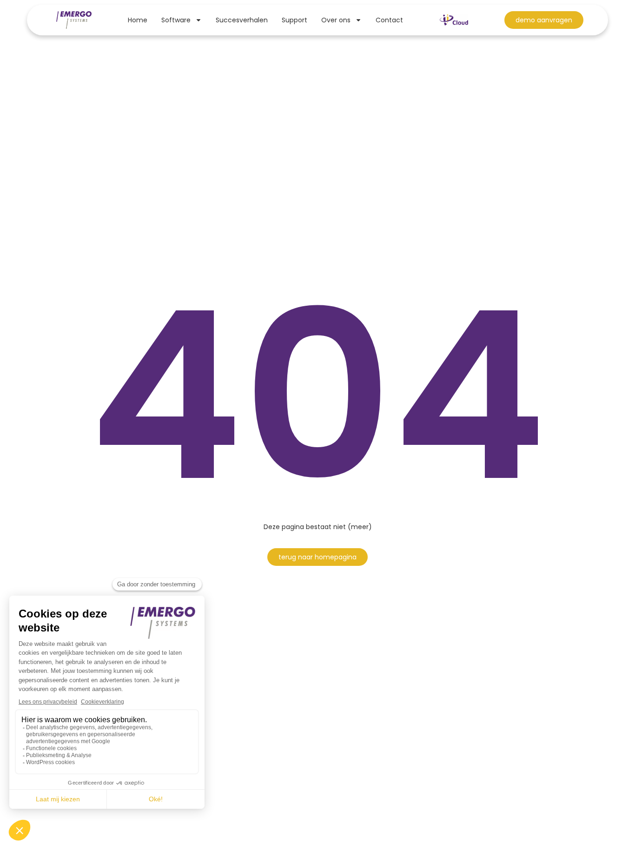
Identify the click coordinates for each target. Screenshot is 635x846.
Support (294, 20)
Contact (389, 20)
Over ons (336, 20)
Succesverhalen (242, 20)
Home (137, 20)
